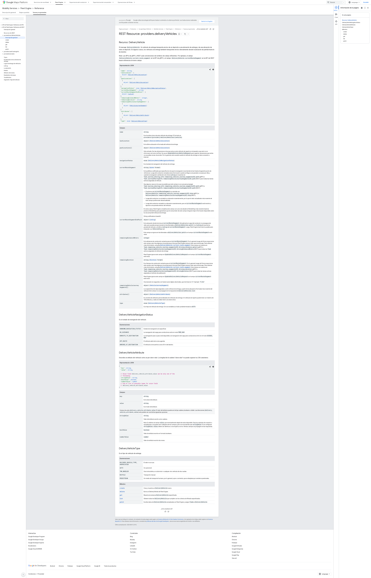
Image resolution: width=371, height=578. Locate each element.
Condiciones (32, 574)
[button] (12, 25)
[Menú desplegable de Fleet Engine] (65, 2)
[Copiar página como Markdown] (185, 34)
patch (122, 502)
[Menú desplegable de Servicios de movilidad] (51, 2)
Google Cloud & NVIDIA (35, 549)
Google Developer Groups (36, 539)
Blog (131, 536)
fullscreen (365, 8)
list (121, 498)
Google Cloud (236, 552)
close (368, 8)
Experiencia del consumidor (102, 2)
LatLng (130, 94)
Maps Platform (21, 2)
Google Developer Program (36, 536)
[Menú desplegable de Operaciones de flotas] (135, 2)
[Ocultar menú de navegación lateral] (23, 574)
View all (234, 558)
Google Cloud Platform (83, 566)
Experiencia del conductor (78, 2)
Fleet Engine (59, 2)
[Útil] (210, 29)
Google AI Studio (237, 546)
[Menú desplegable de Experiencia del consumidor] (113, 2)
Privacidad (41, 574)
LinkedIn (132, 546)
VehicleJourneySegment (138, 105)
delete (122, 491)
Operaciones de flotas (125, 2)
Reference (39, 8)
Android (234, 536)
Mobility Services (9, 8)
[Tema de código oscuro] (213, 69)
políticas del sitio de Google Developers (157, 521)
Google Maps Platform (145, 29)
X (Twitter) (133, 549)
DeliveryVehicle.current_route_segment (175, 245)
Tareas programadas (39, 12)
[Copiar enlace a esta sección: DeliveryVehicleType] (142, 448)
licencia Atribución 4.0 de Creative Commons (170, 519)
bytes (152, 167)
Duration (153, 260)
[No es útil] (213, 29)
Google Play (235, 555)
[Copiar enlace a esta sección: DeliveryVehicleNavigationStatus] (155, 315)
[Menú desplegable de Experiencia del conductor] (89, 2)
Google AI (97, 566)
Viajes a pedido (24, 12)
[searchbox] (13, 18)
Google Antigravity (237, 549)
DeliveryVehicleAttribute (139, 115)
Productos (133, 29)
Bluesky (132, 539)
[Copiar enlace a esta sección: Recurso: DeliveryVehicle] (147, 42)
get (121, 495)
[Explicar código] (210, 69)
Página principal (123, 29)
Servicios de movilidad (41, 2)
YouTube (133, 552)
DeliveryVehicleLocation (137, 75)
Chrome (234, 539)
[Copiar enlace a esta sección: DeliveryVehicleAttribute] (146, 353)
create (122, 488)
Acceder (366, 2)
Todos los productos (110, 566)
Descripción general (9, 12)
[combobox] (336, 2)
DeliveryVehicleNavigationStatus (153, 88)
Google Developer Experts (36, 543)
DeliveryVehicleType (139, 121)
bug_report (362, 8)
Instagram (133, 543)
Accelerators (32, 546)
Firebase (234, 543)
